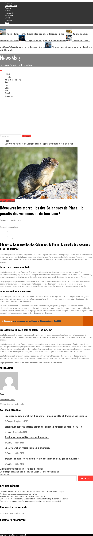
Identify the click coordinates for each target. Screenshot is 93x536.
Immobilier (9, 13)
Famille (8, 77)
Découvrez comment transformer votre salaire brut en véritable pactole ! (30, 501)
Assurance (9, 15)
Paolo (9, 431)
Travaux (8, 10)
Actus (7, 22)
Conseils (8, 87)
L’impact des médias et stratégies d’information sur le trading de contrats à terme (34, 499)
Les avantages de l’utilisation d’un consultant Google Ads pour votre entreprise (29, 471)
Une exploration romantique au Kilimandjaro (27, 447)
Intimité (8, 74)
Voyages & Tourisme (13, 79)
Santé (7, 82)
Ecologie (8, 3)
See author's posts (7, 399)
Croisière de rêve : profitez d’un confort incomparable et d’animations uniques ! (36, 33)
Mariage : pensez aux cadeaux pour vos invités (18, 494)
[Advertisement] (46, 116)
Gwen (4, 220)
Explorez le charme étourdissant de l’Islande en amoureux (21, 468)
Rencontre (9, 95)
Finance (8, 8)
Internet (8, 20)
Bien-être (8, 93)
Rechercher (4, 474)
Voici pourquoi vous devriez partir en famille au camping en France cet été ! (44, 426)
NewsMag (10, 57)
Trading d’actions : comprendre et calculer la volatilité (45, 40)
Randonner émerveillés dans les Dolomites (27, 437)
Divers (7, 18)
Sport (7, 90)
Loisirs (7, 85)
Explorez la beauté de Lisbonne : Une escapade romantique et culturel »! (42, 458)
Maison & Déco (11, 5)
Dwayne (10, 421)
